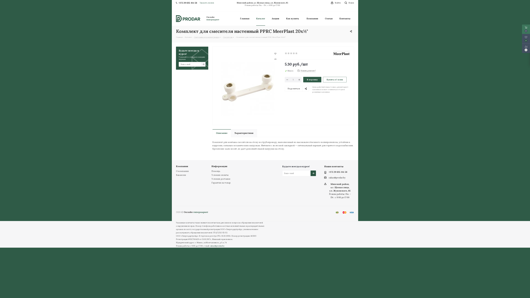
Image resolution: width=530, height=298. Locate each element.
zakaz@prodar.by (337, 177)
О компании (182, 171)
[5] (296, 53)
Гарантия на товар (221, 182)
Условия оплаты (220, 175)
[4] (294, 53)
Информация (219, 166)
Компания (182, 166)
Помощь (215, 171)
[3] (291, 53)
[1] (286, 53)
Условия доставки (220, 179)
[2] (288, 53)
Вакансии (181, 175)
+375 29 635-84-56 (338, 172)
